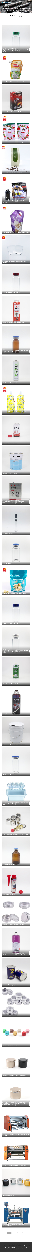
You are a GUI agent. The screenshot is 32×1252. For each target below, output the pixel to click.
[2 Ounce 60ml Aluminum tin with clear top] (16, 912)
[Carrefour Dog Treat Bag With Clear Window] (16, 581)
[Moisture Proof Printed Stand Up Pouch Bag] (16, 189)
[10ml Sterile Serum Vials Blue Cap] (16, 611)
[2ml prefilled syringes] (16, 520)
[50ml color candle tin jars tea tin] (16, 1032)
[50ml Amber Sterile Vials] (16, 851)
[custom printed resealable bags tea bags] (16, 129)
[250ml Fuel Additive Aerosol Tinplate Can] (16, 310)
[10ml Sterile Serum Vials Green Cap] (16, 39)
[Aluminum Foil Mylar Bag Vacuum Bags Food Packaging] (16, 249)
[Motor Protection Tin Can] (16, 882)
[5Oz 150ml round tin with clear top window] (16, 1002)
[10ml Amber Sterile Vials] (16, 340)
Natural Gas (17, 8)
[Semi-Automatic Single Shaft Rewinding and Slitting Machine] (16, 1122)
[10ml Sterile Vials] (16, 761)
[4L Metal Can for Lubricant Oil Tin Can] (16, 99)
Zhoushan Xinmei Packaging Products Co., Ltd (21, 1104)
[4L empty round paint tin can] (16, 460)
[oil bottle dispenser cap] (16, 1183)
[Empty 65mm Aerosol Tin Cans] (16, 701)
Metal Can (12, 501)
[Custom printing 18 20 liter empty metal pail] (16, 731)
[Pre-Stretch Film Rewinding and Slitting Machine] (16, 1152)
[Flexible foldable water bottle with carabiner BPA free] (16, 400)
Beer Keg (18, 20)
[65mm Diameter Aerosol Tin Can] (16, 671)
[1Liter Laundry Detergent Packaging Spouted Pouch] (16, 219)
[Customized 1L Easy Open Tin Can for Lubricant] (16, 972)
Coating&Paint (10, 10)
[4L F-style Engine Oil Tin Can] (16, 490)
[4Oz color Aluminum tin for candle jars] (16, 1092)
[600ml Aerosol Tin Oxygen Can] (16, 370)
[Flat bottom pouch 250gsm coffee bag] (16, 159)
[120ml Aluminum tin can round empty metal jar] (16, 1062)
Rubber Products (25, 8)
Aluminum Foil (7, 20)
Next (22, 1232)
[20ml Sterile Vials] (16, 550)
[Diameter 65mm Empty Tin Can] (16, 942)
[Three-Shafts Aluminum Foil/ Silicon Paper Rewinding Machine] (16, 1213)
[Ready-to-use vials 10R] (16, 791)
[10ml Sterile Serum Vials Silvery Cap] (16, 641)
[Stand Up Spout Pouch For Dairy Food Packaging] (16, 69)
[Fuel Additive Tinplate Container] (16, 430)
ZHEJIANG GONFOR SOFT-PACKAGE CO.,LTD (21, 200)
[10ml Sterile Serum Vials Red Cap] (16, 280)
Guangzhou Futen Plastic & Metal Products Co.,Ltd (21, 501)
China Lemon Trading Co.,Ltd (22, 49)
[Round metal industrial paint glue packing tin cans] (16, 821)
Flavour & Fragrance (20, 10)
